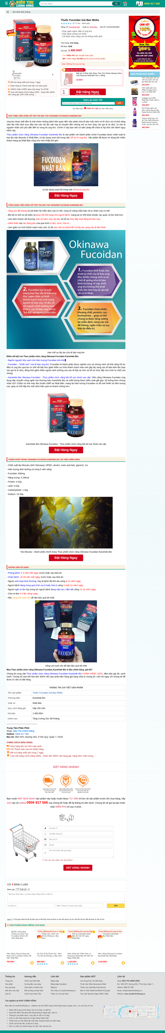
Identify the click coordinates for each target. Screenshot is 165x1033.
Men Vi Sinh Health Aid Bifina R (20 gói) (95, 991)
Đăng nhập (55, 981)
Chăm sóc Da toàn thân (59, 994)
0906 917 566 (152, 3)
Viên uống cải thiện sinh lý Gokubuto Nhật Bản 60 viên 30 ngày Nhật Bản (80, 956)
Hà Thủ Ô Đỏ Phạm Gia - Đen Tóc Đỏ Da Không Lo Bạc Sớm (49, 955)
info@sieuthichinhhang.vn (132, 991)
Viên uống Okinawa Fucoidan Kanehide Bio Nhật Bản (110, 955)
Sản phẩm (9, 984)
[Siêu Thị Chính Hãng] (8, 12)
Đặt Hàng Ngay (87, 92)
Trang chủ (9, 981)
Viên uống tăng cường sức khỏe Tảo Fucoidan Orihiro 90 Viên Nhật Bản (19, 956)
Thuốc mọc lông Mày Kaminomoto (93, 987)
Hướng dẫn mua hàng (32, 984)
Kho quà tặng (10, 987)
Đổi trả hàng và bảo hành (33, 991)
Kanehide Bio (74, 27)
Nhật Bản (93, 27)
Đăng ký (54, 987)
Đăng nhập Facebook (59, 984)
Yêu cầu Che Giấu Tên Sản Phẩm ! (58, 860)
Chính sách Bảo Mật (32, 981)
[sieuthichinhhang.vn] (21, 3)
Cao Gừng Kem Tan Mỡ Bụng (91, 981)
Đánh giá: (11, 889)
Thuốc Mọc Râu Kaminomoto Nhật (93, 984)
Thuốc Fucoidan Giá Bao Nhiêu (48, 693)
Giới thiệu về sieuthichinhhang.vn (63, 991)
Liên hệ (8, 994)
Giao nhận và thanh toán (33, 987)
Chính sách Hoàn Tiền (32, 994)
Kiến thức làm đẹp (12, 991)
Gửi (116, 906)
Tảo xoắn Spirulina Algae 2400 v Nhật (94, 994)
